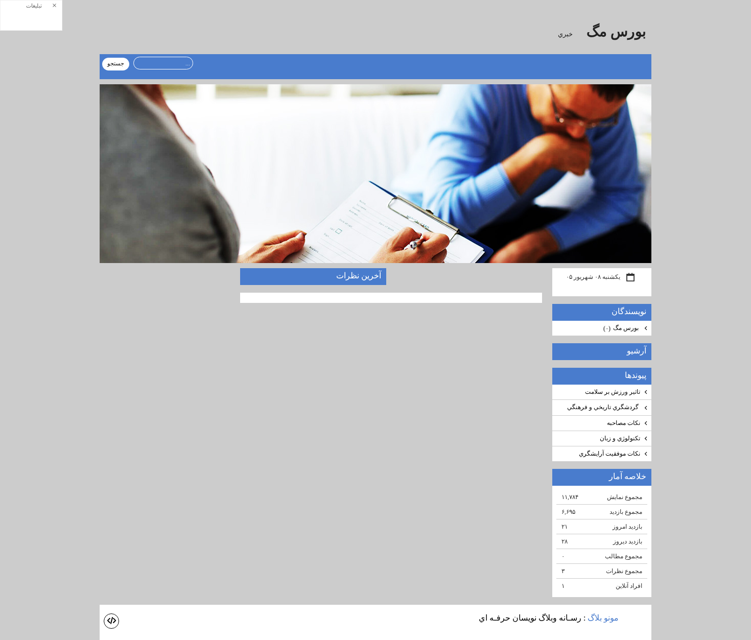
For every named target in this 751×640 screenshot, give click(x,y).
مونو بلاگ (603, 617)
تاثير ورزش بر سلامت (612, 391)
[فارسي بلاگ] (636, 619)
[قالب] (111, 621)
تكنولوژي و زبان (620, 438)
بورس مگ (614, 31)
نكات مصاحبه (623, 422)
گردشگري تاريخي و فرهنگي (603, 407)
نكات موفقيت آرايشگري (609, 453)
